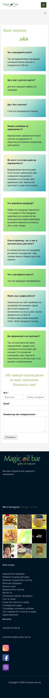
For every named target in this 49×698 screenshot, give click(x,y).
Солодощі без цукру (12, 605)
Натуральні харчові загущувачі (17, 596)
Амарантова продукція (13, 574)
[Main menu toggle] (43, 5)
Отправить (10, 437)
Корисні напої (9, 586)
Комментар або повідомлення (19, 414)
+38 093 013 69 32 (11, 628)
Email (6, 404)
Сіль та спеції (9, 599)
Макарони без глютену (13, 589)
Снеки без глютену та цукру (15, 602)
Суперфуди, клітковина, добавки (18, 608)
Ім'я (5, 393)
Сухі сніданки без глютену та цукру (19, 611)
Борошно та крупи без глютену (17, 580)
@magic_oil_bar (29, 506)
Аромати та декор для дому (15, 577)
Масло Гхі (7, 593)
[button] (45, 13)
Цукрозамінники (10, 615)
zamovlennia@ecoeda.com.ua (16, 637)
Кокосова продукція (12, 583)
